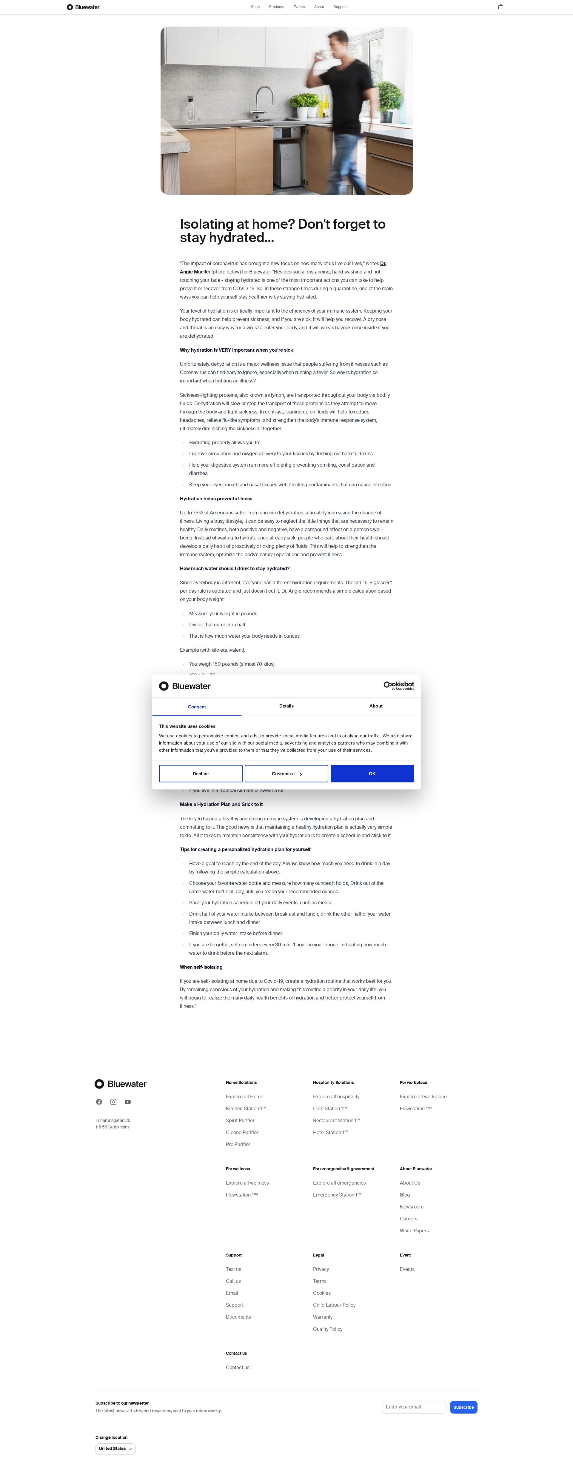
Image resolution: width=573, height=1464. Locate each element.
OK (372, 773)
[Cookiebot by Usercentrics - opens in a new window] (388, 686)
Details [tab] (286, 705)
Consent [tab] (197, 706)
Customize (283, 773)
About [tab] (376, 705)
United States (112, 1449)
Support (340, 7)
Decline (201, 773)
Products (276, 7)
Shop (255, 7)
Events (299, 7)
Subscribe (464, 1407)
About (319, 7)
